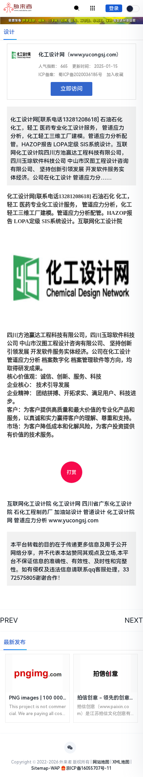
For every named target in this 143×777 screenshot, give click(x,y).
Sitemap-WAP (45, 768)
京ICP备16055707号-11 (88, 768)
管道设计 (94, 512)
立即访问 (71, 88)
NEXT (134, 620)
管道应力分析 (30, 520)
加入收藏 (115, 74)
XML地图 (120, 762)
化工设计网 (67, 504)
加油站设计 (68, 512)
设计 (9, 32)
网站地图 (101, 762)
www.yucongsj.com (74, 520)
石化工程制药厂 (33, 512)
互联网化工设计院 (29, 504)
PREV (9, 620)
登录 (114, 8)
